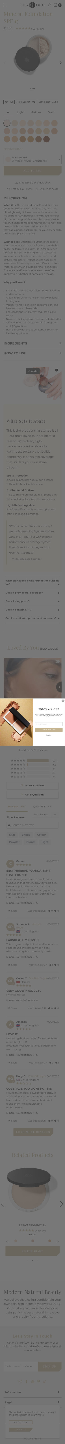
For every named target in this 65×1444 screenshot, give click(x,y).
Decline (48, 735)
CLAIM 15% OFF (48, 729)
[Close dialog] (63, 700)
